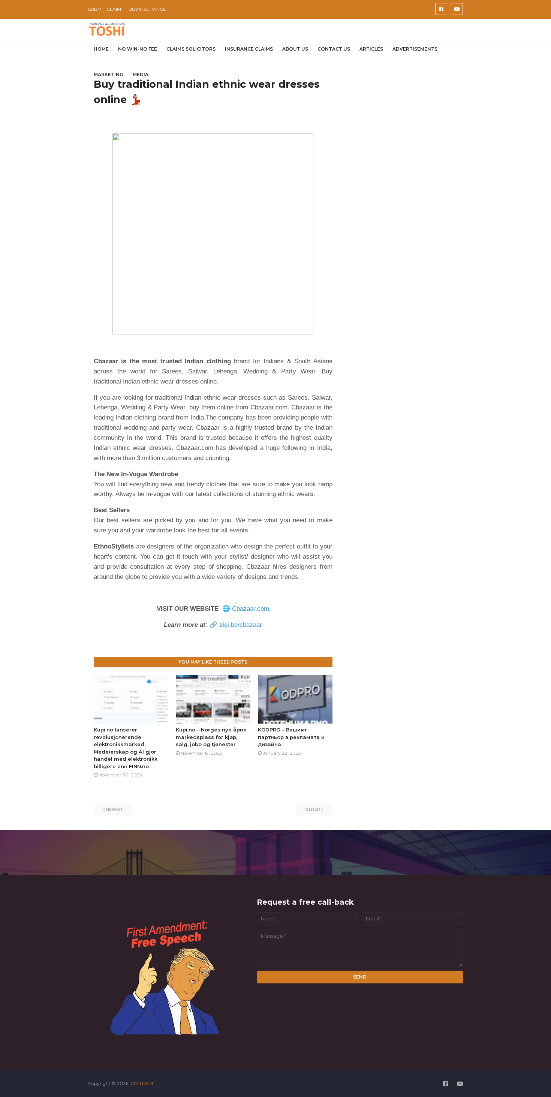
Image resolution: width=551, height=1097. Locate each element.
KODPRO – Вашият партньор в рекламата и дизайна (291, 737)
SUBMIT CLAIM (104, 9)
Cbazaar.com (250, 608)
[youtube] (457, 9)
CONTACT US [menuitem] (333, 49)
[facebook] (441, 9)
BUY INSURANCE (147, 9)
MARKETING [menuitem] (108, 74)
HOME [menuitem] (101, 49)
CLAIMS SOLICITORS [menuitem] (191, 49)
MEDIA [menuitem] (140, 74)
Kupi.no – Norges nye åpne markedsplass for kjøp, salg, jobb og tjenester (211, 737)
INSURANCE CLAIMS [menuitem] (249, 49)
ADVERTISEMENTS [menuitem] (414, 49)
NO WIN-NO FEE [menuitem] (137, 49)
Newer (114, 809)
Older (312, 809)
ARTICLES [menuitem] (371, 49)
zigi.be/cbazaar (240, 624)
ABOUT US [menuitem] (295, 49)
